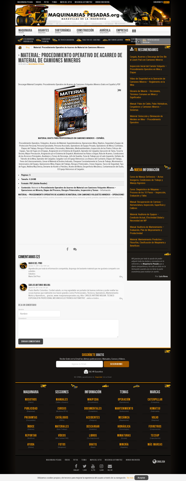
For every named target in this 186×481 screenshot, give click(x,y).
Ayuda (31, 444)
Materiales (62, 427)
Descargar (93, 427)
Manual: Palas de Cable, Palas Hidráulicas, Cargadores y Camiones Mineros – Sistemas (149, 106)
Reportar (31, 435)
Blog (27, 47)
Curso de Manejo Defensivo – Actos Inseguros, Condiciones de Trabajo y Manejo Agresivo (146, 179)
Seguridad (98, 377)
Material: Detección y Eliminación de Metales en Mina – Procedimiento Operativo (146, 119)
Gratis (93, 444)
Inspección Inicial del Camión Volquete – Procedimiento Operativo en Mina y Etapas (148, 69)
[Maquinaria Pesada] (93, 15)
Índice (31, 427)
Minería (124, 444)
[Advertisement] (71, 73)
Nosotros (31, 400)
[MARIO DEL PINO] (23, 265)
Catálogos (62, 418)
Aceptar (141, 477)
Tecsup (155, 435)
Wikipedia (93, 400)
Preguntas (30, 418)
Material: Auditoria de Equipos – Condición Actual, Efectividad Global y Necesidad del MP (147, 217)
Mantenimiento (124, 409)
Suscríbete (161, 2)
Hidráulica (124, 427)
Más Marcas (155, 444)
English (161, 461)
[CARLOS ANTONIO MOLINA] (23, 287)
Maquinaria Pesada (36, 64)
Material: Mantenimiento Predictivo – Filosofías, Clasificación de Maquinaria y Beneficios (148, 242)
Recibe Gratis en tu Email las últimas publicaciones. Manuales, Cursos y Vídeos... (93, 359)
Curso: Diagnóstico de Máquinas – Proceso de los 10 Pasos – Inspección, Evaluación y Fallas (148, 192)
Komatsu (155, 409)
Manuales (62, 400)
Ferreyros (155, 427)
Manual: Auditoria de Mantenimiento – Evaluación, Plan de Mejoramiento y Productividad (147, 230)
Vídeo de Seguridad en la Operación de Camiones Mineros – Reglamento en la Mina (147, 81)
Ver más (130, 478)
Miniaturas (124, 435)
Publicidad (30, 409)
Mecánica (124, 418)
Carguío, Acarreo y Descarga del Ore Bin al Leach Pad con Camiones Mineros (148, 58)
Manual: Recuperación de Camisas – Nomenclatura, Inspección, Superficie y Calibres (147, 205)
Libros (93, 435)
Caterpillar (155, 400)
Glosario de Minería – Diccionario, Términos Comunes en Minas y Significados (145, 94)
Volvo (155, 418)
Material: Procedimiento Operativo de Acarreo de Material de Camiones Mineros (70, 58)
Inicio (20, 47)
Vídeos (62, 435)
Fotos (62, 444)
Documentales (93, 409)
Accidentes (93, 418)
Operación (124, 400)
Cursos (62, 409)
